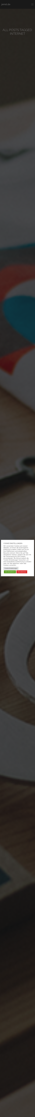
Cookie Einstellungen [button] (11, 568)
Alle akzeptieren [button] (10, 572)
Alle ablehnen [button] (22, 572)
